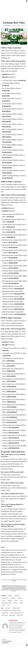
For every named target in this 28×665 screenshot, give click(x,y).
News (21, 600)
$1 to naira (7, 608)
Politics (21, 602)
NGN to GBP (12, 615)
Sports (3, 605)
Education (17, 595)
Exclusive (13, 598)
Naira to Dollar (5, 612)
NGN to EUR (4, 615)
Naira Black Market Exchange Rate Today (11, 610)
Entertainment (5, 598)
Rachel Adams (7, 25)
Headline (10, 600)
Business (10, 595)
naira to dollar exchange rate (16, 612)
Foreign (3, 600)
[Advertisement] (14, 10)
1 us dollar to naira (16, 608)
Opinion (15, 602)
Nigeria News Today (6, 602)
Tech (8, 605)
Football (20, 598)
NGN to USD (20, 615)
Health (15, 600)
